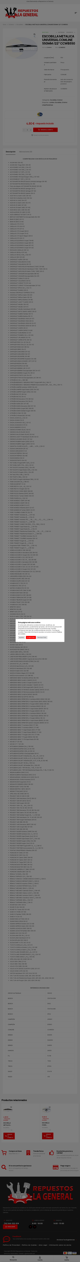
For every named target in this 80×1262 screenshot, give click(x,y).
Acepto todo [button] (31, 637)
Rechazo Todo (42, 637)
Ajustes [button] (21, 637)
